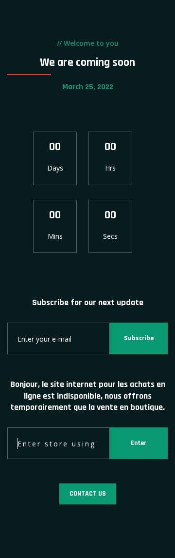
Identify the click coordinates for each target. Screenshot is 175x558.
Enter (138, 443)
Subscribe (139, 338)
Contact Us (88, 493)
